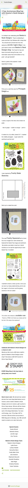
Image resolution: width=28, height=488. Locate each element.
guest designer (5, 470)
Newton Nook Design (15, 470)
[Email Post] (2, 468)
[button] (2, 17)
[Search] (26, 2)
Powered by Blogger (15, 486)
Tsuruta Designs (8, 2)
